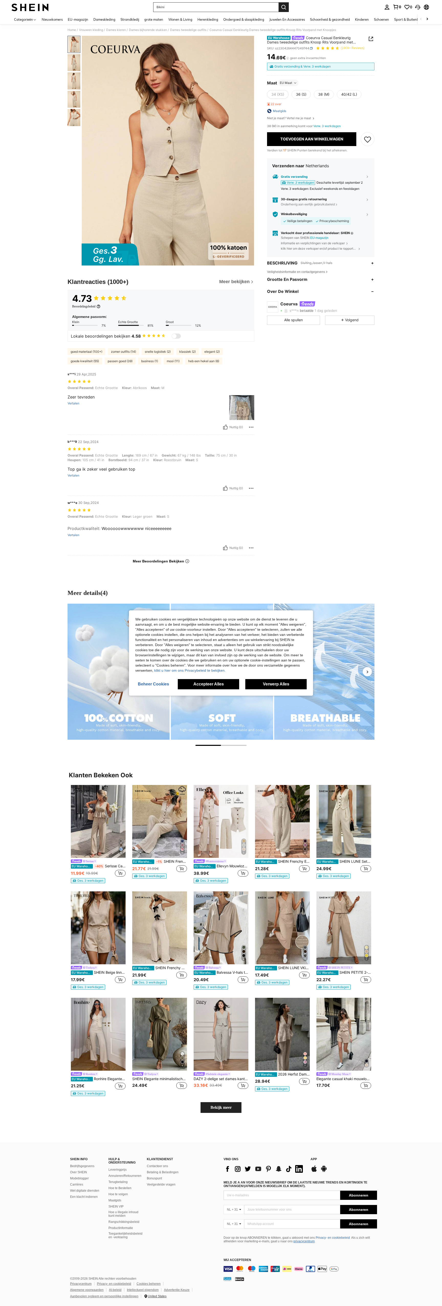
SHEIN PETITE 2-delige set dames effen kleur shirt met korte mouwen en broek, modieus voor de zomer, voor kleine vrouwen (344, 972)
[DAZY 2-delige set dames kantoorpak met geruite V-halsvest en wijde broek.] (221, 1034)
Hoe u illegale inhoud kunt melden (123, 1214)
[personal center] (387, 7)
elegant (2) (212, 351)
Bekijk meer (221, 1107)
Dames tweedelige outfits (188, 30)
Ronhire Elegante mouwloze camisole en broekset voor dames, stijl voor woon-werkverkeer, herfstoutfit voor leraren (99, 1079)
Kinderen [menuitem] (362, 19)
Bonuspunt (154, 1178)
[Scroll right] (427, 19)
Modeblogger (79, 1178)
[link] (397, 7)
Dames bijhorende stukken (148, 30)
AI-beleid (115, 1290)
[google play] (323, 1171)
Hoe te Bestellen (119, 1188)
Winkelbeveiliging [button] (294, 214)
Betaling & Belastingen (163, 1172)
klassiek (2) (187, 351)
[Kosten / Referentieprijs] (287, 58)
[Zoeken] (284, 7)
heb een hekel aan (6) (203, 361)
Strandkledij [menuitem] (129, 19)
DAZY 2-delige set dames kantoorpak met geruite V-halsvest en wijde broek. (221, 1079)
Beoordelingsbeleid (83, 306)
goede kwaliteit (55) (85, 361)
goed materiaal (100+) (86, 351)
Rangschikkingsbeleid (123, 1222)
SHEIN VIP (116, 1206)
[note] (88, 880)
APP (314, 1159)
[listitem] (98, 834)
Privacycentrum (81, 1284)
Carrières (76, 1184)
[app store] (314, 1171)
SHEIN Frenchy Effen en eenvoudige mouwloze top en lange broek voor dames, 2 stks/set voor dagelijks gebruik (283, 861)
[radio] (278, 94)
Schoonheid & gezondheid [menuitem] (330, 19)
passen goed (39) (120, 361)
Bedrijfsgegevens (82, 1166)
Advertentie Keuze (177, 1290)
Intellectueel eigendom (143, 1290)
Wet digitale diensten (84, 1190)
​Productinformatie (120, 1228)
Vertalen (73, 403)
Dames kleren (116, 30)
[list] (264, 1169)
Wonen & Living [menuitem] (180, 19)
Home (72, 30)
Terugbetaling (118, 1182)
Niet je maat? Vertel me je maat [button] (289, 118)
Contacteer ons (157, 1166)
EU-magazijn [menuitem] (78, 19)
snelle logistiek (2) (158, 351)
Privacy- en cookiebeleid (333, 1237)
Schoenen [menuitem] (381, 19)
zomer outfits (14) (123, 351)
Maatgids (114, 1200)
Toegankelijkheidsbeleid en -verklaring (125, 1235)
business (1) (149, 361)
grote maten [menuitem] (153, 19)
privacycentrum (304, 1241)
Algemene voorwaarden (87, 1290)
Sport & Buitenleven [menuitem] (409, 19)
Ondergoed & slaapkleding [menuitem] (243, 19)
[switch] (176, 336)
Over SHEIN (78, 1172)
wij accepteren (237, 1260)
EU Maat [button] (286, 83)
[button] (418, 7)
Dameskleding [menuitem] (104, 19)
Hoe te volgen (118, 1194)
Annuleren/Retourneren (124, 1176)
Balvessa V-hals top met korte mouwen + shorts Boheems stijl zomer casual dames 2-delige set (221, 972)
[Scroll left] (421, 19)
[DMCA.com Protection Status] (239, 1279)
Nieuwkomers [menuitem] (52, 19)
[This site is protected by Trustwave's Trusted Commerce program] (227, 1279)
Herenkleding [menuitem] (207, 19)
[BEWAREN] (367, 139)
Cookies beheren (149, 1284)
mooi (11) (173, 361)
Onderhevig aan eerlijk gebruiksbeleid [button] (308, 204)
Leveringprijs (117, 1169)
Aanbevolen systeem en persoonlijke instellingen (104, 1296)
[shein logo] (30, 7)
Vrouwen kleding (91, 30)
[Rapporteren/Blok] (251, 427)
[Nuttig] (225, 427)
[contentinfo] (300, 1269)
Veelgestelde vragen (161, 1184)
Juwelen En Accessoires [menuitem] (287, 19)
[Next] (367, 671)
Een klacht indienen (84, 1197)
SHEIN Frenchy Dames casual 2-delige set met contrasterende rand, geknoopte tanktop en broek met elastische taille (160, 968)
